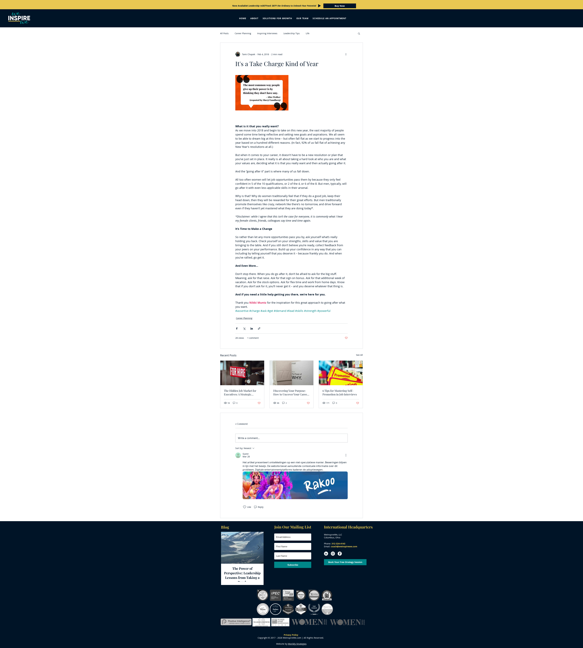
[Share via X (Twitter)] (244, 328)
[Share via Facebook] (236, 328)
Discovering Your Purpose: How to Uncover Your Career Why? (290, 392)
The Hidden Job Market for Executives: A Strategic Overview (240, 392)
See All (359, 354)
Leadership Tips (291, 33)
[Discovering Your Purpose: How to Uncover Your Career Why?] (292, 373)
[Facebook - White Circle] (340, 554)
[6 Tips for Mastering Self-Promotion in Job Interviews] (341, 373)
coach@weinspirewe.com (344, 546)
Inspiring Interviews (267, 33)
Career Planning (243, 33)
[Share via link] (259, 328)
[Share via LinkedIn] (251, 328)
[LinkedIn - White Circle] (326, 554)
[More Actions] (346, 455)
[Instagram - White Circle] (333, 554)
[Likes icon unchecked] (245, 507)
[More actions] (346, 54)
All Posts (224, 33)
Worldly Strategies (297, 643)
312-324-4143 (338, 543)
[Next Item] (258, 547)
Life (307, 33)
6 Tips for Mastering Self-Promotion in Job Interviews (339, 392)
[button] (359, 33)
